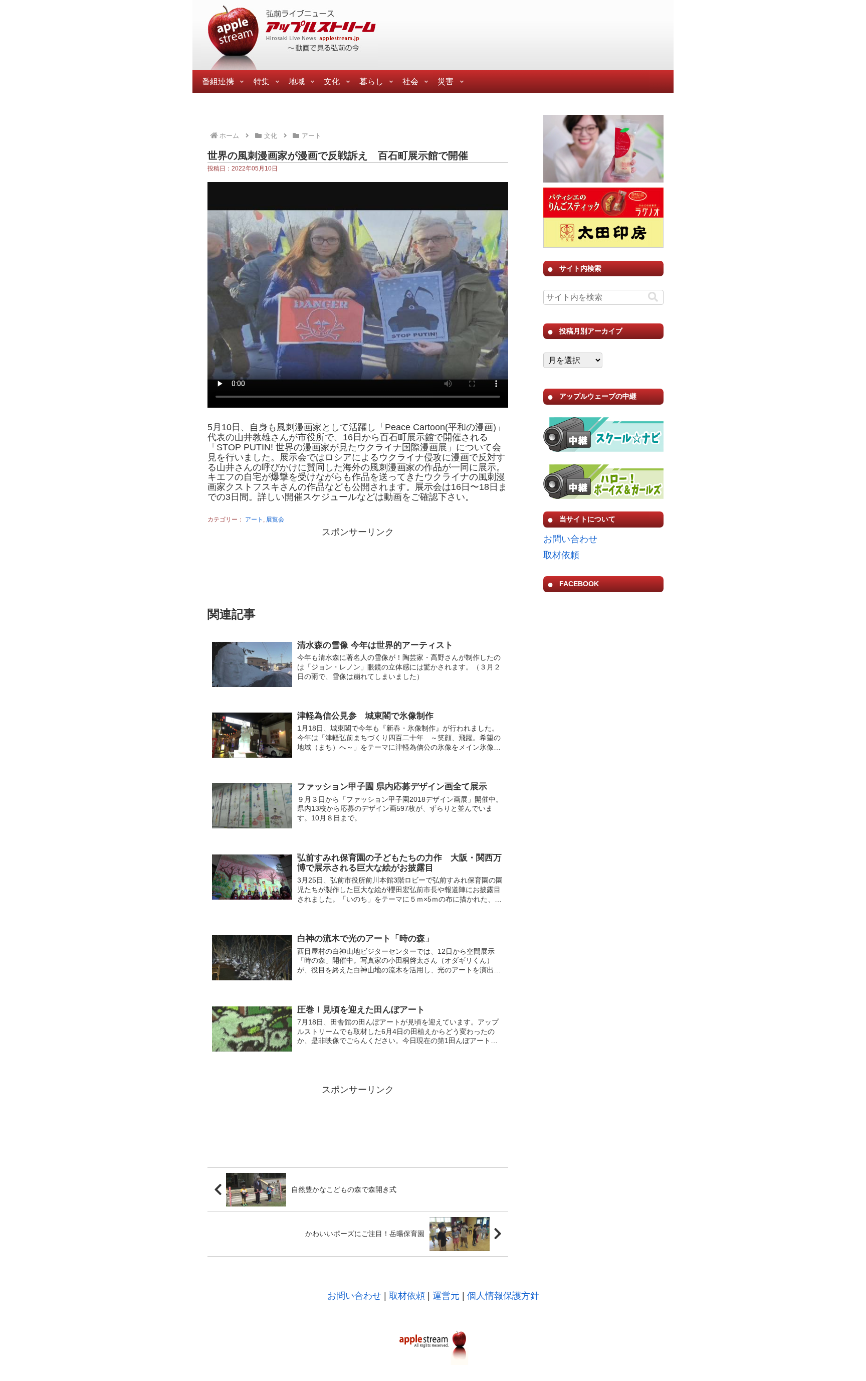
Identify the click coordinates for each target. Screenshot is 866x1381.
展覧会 (275, 519)
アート (254, 519)
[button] (653, 297)
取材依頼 (561, 555)
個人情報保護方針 (503, 1296)
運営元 (446, 1296)
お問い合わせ (570, 539)
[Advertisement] (357, 565)
